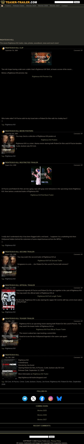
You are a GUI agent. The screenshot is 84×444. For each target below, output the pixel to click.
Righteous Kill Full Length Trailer (49, 296)
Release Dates (18, 6)
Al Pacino (15, 382)
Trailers (8, 6)
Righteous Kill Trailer (40, 374)
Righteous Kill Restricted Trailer (21, 162)
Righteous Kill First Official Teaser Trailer (51, 329)
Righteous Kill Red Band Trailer (42, 195)
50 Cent (8, 382)
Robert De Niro (66, 382)
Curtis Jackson (30, 382)
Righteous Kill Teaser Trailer (19, 318)
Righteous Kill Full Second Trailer (50, 260)
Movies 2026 (43, 6)
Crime (22, 382)
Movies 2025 (31, 6)
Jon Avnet (45, 382)
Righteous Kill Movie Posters (19, 131)
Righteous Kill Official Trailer (20, 285)
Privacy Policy (56, 441)
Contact (65, 6)
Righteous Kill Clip (14, 48)
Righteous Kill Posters (49, 140)
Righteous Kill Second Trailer (19, 252)
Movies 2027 (55, 6)
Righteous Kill (10, 124)
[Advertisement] (42, 23)
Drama (38, 382)
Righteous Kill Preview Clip (42, 76)
